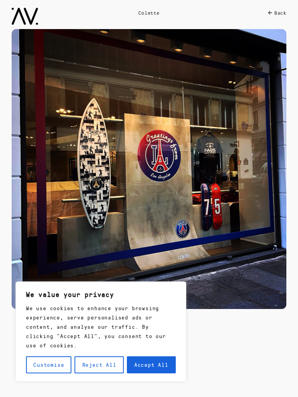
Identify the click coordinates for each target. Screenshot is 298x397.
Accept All (151, 364)
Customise (48, 364)
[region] (101, 331)
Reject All (99, 364)
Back (280, 12)
